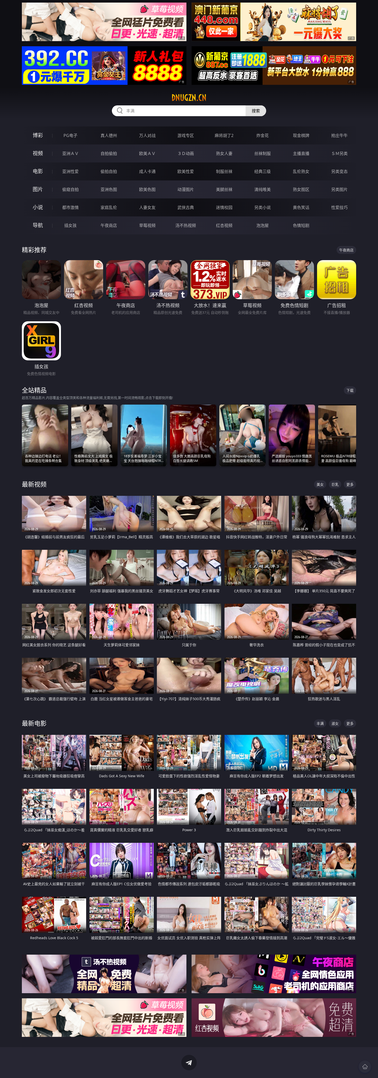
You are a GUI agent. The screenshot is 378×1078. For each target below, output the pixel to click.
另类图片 (339, 189)
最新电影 (34, 723)
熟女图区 (301, 189)
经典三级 (262, 171)
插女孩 (70, 225)
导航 (38, 225)
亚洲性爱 (70, 171)
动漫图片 (185, 189)
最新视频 (34, 484)
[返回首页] (365, 1067)
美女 (320, 484)
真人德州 (109, 135)
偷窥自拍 (70, 189)
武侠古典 (185, 207)
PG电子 (70, 135)
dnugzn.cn (189, 98)
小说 (38, 207)
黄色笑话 (301, 207)
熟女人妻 (224, 153)
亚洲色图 (109, 189)
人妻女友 (147, 207)
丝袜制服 (262, 153)
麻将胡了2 (224, 135)
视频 (38, 153)
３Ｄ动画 (185, 153)
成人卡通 (147, 171)
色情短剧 (301, 225)
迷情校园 (224, 207)
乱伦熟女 (301, 171)
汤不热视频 (185, 225)
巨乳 (335, 484)
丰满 (320, 723)
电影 (38, 171)
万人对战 (147, 135)
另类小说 (262, 207)
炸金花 (262, 135)
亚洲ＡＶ (70, 153)
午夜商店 (109, 225)
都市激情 (70, 207)
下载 (350, 390)
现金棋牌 (301, 135)
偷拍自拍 (109, 171)
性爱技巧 (339, 207)
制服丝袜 (224, 171)
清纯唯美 (262, 189)
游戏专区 (185, 135)
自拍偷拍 (109, 153)
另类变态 (339, 171)
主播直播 (301, 153)
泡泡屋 (262, 225)
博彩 (38, 135)
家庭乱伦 (109, 207)
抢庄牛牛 (339, 135)
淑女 (335, 723)
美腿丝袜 (224, 189)
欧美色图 (147, 189)
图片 (38, 189)
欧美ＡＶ (147, 153)
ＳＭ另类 (339, 153)
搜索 (256, 111)
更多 (350, 484)
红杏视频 (224, 225)
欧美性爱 (185, 171)
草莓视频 (147, 225)
